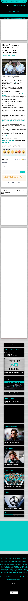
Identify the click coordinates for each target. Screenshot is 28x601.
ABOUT (7, 1)
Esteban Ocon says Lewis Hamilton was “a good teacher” (7, 192)
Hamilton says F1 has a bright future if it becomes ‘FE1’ (21, 192)
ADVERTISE (8, 558)
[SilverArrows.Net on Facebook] (16, 344)
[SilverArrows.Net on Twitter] (12, 344)
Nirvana (13, 579)
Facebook (5, 142)
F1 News (4, 18)
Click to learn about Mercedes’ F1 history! (13, 508)
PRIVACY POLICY (17, 558)
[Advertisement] (14, 30)
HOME (3, 1)
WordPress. (18, 579)
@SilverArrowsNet (8, 140)
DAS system (15, 81)
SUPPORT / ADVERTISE (15, 1)
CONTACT (24, 1)
